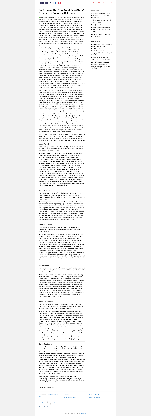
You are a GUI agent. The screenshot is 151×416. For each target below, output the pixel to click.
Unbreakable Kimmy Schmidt (63, 229)
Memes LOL (67, 395)
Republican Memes (70, 397)
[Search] (111, 3)
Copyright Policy (43, 402)
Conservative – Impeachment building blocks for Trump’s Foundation (100, 15)
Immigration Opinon (97, 25)
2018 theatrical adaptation (67, 104)
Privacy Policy (51, 402)
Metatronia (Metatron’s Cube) (63, 349)
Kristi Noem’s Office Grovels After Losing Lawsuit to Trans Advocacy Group (101, 46)
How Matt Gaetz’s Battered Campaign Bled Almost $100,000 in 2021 (101, 53)
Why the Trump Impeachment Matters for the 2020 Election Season (100, 29)
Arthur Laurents (60, 58)
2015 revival (50, 197)
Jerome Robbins (44, 60)
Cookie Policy (54, 404)
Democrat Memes (95, 397)
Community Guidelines (44, 404)
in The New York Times (57, 27)
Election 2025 (96, 3)
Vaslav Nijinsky (70, 359)
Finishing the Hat (44, 100)
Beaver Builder (83, 413)
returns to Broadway (68, 41)
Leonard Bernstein (66, 56)
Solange (43, 351)
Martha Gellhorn (67, 128)
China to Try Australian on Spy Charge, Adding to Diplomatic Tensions (100, 67)
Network (45, 106)
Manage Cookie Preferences (45, 406)
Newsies (74, 197)
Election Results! (94, 395)
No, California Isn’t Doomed (100, 62)
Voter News (106, 3)
